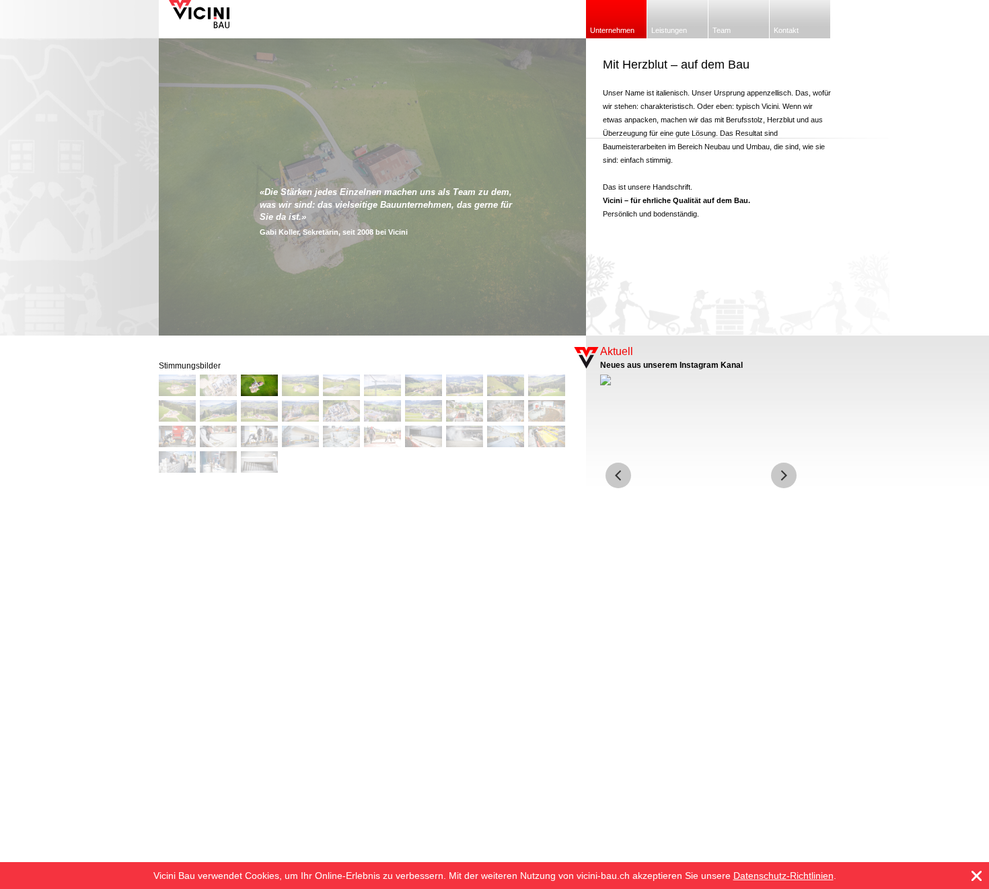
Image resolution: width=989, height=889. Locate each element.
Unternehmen (612, 30)
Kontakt (786, 30)
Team (721, 30)
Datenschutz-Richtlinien (783, 875)
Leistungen (669, 30)
